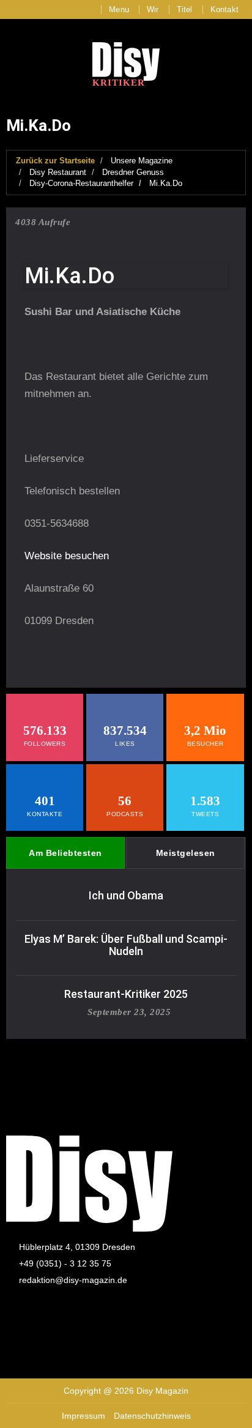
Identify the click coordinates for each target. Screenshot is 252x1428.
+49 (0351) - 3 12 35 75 (65, 1263)
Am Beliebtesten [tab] (65, 853)
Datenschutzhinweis (152, 1416)
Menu (119, 9)
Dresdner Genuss (133, 172)
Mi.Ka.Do (165, 183)
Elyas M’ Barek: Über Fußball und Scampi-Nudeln (126, 945)
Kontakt (224, 9)
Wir (153, 9)
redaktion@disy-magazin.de (73, 1280)
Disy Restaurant (57, 172)
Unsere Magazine (141, 160)
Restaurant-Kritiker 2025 (126, 993)
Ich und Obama (126, 895)
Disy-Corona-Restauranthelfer (81, 183)
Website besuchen (66, 556)
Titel (185, 9)
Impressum (83, 1416)
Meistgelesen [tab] (185, 853)
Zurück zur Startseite (55, 160)
